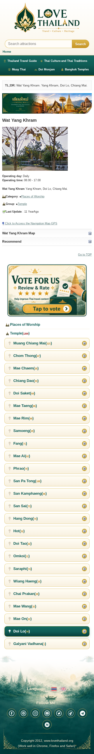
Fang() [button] (20, 443)
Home (7, 51)
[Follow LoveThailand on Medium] (47, 724)
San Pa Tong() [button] (27, 481)
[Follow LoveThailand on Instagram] (35, 713)
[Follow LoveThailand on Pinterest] (23, 713)
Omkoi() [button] (21, 556)
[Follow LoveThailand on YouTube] (47, 713)
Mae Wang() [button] (24, 606)
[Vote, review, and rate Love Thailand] (47, 290)
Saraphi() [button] (22, 569)
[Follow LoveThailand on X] (58, 713)
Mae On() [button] (22, 619)
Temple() (19, 333)
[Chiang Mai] (47, 103)
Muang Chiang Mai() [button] (32, 343)
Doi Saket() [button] (24, 393)
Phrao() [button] (21, 468)
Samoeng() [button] (24, 431)
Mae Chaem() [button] (26, 368)
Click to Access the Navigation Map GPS (30, 223)
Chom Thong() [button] (27, 356)
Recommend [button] (11, 241)
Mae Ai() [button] (21, 456)
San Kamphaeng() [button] (30, 493)
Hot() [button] (19, 531)
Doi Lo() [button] (21, 631)
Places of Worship (32, 196)
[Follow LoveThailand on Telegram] (82, 713)
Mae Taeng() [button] (25, 406)
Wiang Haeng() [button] (27, 581)
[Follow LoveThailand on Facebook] (11, 713)
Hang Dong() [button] (25, 518)
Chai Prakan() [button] (26, 594)
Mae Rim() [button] (23, 418)
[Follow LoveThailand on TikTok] (70, 713)
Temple (22, 204)
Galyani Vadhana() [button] (29, 644)
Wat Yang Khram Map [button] (18, 233)
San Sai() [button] (22, 506)
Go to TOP (85, 254)
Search (80, 44)
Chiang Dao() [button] (26, 381)
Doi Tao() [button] (22, 543)
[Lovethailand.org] (47, 18)
